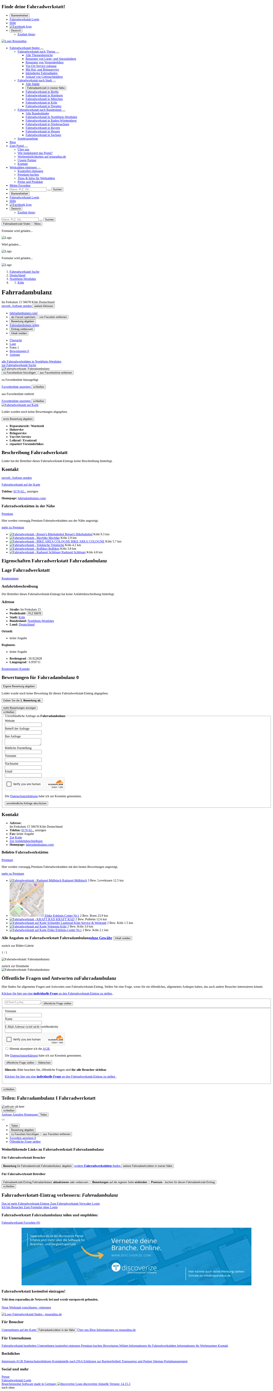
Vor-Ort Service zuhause (41, 66)
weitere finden (97, 1165)
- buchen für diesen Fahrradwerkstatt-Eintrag (183, 1182)
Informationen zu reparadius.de (116, 1330)
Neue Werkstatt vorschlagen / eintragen (26, 1307)
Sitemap (158, 1361)
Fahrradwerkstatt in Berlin (42, 91)
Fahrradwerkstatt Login (24, 19)
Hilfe (13, 23)
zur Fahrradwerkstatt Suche (19, 365)
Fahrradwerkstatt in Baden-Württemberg (51, 120)
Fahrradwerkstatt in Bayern (43, 127)
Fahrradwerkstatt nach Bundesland (40, 109)
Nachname (11, 763)
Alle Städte (33, 84)
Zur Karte (16, 837)
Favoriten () (21, 1222)
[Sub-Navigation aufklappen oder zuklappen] (42, 49)
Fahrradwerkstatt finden (25, 48)
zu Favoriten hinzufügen (25, 1134)
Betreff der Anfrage (17, 728)
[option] (26, 34)
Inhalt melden (19, 333)
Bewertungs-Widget (116, 1345)
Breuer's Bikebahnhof (79, 534)
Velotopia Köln (57, 926)
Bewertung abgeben (22, 321)
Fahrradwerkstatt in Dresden (43, 106)
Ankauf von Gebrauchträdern (44, 76)
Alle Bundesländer (37, 113)
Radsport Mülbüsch (74, 880)
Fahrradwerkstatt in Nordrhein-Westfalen (51, 117)
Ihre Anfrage (13, 736)
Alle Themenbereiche (39, 55)
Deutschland (27, 624)
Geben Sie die (22, 700)
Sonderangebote (28, 138)
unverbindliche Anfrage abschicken (26, 803)
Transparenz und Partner (137, 1361)
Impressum (9, 1361)
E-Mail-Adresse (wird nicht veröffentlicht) (31, 1026)
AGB (46, 1048)
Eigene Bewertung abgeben (19, 686)
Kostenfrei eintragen (30, 171)
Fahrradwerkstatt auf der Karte (21, 484)
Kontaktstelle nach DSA (68, 1361)
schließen (38, 386)
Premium (7, 513)
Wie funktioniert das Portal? (35, 153)
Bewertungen (19, 351)
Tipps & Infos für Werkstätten (36, 178)
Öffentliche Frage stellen (25, 1141)
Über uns (23, 149)
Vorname (10, 755)
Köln (22, 617)
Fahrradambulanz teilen (24, 325)
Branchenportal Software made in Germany (49, 1384)
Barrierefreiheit (19, 15)
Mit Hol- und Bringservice (42, 69)
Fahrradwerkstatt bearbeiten (19, 1345)
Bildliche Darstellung (18, 748)
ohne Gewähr (101, 938)
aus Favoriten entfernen (56, 1134)
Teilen (14, 1125)
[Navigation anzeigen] (3, 1119)
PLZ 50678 (34, 613)
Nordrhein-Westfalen (41, 621)
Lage (13, 344)
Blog (13, 142)
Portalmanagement (175, 1361)
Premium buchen (28, 174)
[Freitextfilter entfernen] (49, 190)
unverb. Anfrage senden (17, 306)
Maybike (54, 538)
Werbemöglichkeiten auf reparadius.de (42, 156)
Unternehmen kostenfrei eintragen (59, 1345)
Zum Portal (17, 145)
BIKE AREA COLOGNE (88, 541)
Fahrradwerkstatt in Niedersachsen (47, 124)
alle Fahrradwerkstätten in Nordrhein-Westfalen (31, 361)
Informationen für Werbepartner (197, 1345)
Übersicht (16, 340)
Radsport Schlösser (74, 552)
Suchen (57, 189)
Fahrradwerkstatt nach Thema (37, 51)
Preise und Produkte (30, 182)
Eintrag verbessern (22, 329)
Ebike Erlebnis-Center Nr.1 (62, 915)
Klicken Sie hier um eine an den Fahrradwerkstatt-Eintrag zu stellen (57, 993)
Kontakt (23, 163)
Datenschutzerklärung (24, 796)
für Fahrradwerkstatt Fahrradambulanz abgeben (37, 1165)
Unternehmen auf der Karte (19, 1330)
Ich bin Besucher (30, 1207)
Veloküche (57, 545)
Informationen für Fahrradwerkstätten (153, 1345)
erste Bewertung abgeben (18, 418)
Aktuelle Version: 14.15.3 (114, 1384)
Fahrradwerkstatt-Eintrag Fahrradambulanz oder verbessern (45, 1182)
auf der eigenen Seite (119, 1182)
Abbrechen (44, 1062)
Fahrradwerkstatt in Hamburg (44, 95)
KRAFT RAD (65, 919)
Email (8, 771)
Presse (6, 1376)
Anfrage (15, 354)
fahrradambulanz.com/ (24, 313)
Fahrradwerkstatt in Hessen (43, 131)
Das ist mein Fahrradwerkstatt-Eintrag (51, 1203)
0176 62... (19, 491)
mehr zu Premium (13, 527)
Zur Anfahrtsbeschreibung (26, 841)
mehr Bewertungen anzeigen (19, 707)
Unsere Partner (27, 160)
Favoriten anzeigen (23, 1138)
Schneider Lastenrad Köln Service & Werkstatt (76, 923)
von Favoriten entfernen (53, 317)
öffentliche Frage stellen (57, 1003)
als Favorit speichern (23, 317)
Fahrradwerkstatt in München (44, 99)
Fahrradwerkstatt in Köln (41, 102)
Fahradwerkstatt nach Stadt (35, 80)
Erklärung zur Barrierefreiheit (103, 1361)
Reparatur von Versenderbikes (45, 62)
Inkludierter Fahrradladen (42, 73)
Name (8, 1019)
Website (10, 720)
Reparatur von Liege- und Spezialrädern (51, 58)
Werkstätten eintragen (24, 167)
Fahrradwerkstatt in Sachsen (43, 135)
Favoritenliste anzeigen (16, 386)
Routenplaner (10, 578)
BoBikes (53, 548)
